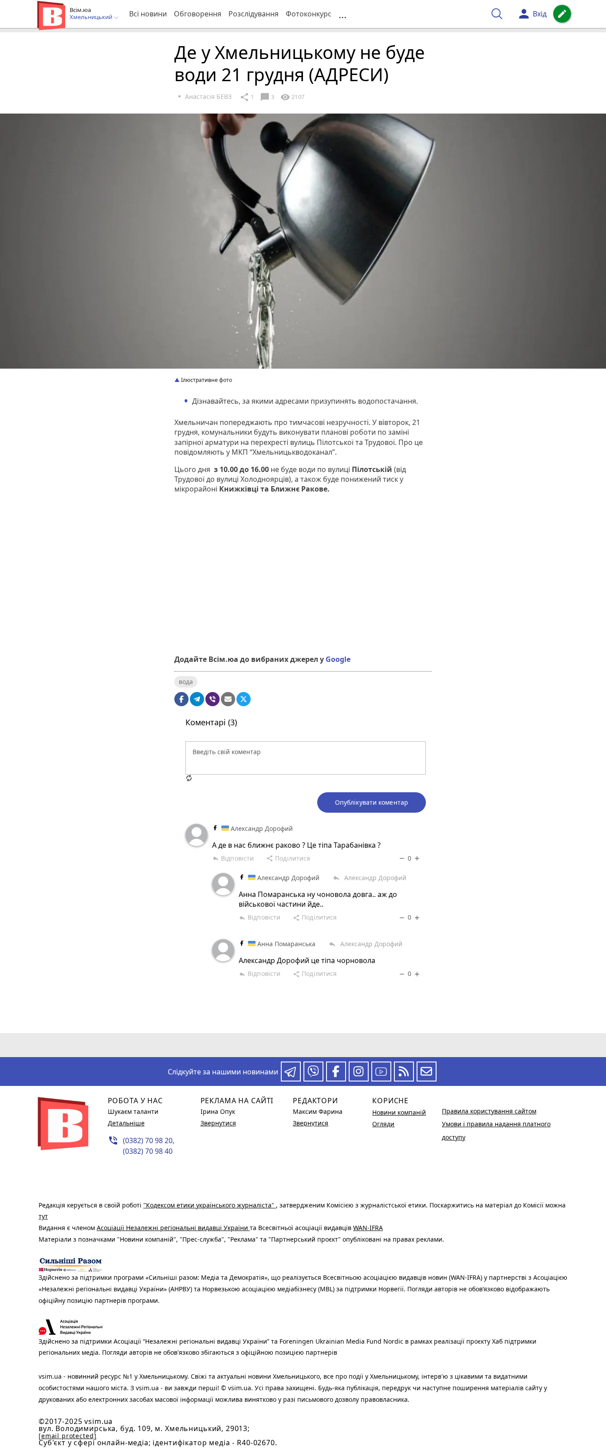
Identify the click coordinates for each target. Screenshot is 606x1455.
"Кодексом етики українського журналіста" (209, 1205)
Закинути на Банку (303, 616)
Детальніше (126, 1123)
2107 (292, 97)
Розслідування (253, 14)
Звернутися (218, 1123)
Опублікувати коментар (371, 802)
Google (338, 659)
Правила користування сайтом (489, 1111)
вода (186, 681)
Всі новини (148, 14)
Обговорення (197, 14)
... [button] (342, 14)
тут (43, 1216)
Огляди (383, 1124)
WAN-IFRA (368, 1227)
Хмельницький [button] (92, 17)
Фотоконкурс (308, 14)
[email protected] (67, 1435)
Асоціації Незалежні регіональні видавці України (173, 1227)
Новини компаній (399, 1112)
